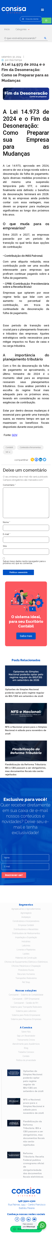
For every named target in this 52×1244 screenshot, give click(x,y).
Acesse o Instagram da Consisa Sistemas (23, 1219)
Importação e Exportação (26, 937)
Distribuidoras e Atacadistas (26, 929)
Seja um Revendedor (26, 1036)
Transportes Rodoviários (26, 978)
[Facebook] (36, 459)
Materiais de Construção (26, 958)
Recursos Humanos (26, 974)
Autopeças (26, 917)
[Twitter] (44, 459)
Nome (6, 522)
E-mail (6, 534)
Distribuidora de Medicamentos (26, 933)
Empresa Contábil (26, 925)
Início (7, 29)
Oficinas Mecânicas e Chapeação (26, 966)
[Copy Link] (32, 459)
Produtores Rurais (26, 970)
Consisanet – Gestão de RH (26, 1003)
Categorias (21, 29)
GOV (14, 435)
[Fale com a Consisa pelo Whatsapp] (46, 20)
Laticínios (26, 945)
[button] (42, 9)
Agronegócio (26, 913)
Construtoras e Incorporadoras (26, 921)
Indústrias (26, 941)
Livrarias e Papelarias (26, 949)
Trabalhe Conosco (26, 1052)
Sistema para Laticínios (26, 1011)
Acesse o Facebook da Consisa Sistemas (17, 1219)
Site (5, 546)
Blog (26, 1048)
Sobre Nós (26, 1032)
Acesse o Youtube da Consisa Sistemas (34, 1219)
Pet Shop (26, 982)
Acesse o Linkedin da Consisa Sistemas (28, 1219)
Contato (26, 1056)
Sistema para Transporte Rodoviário (26, 1007)
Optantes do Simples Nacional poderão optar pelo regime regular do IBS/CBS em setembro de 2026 (24, 692)
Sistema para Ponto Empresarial (26, 1015)
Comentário (9, 485)
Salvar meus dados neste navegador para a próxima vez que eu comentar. (24, 562)
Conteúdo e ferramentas (30, 447)
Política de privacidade (26, 1060)
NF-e (8, 452)
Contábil (9, 447)
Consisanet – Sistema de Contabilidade (26, 995)
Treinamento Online (26, 1040)
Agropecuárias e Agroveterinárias (26, 909)
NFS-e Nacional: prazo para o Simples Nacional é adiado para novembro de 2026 (26, 730)
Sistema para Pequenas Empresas (26, 1019)
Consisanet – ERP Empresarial (26, 999)
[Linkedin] (40, 459)
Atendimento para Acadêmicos (26, 1044)
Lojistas (26, 954)
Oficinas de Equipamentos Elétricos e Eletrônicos (26, 962)
